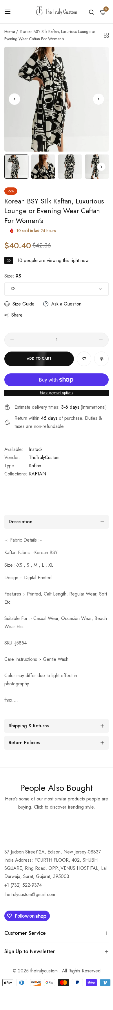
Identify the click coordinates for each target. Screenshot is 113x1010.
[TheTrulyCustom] (56, 11)
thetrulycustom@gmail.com (29, 894)
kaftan (35, 465)
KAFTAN (37, 473)
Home (9, 31)
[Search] (91, 12)
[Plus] (101, 340)
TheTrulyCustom (44, 457)
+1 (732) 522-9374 (23, 885)
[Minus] (12, 340)
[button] (98, 99)
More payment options (56, 392)
